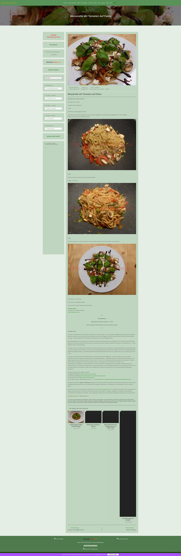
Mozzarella (101, 401)
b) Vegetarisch (84, 89)
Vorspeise (90, 402)
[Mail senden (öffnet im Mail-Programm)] (180, 2)
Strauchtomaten (80, 402)
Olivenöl (134, 401)
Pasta (69, 402)
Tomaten (86, 402)
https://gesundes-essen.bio (82, 401)
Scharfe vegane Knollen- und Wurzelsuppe (76, 425)
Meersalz (96, 401)
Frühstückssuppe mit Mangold (128, 519)
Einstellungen (113, 554)
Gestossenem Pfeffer (108, 399)
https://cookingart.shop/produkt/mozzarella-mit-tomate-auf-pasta (102, 325)
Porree (74, 402)
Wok (106, 402)
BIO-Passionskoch (90, 10)
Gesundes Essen (122, 399)
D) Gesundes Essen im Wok (97, 89)
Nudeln (107, 89)
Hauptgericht (73, 401)
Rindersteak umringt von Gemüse (93, 425)
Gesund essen (116, 399)
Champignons (85, 399)
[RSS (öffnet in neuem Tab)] (177, 2)
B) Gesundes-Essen (74, 89)
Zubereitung (110, 402)
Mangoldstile (91, 401)
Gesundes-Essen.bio (9, 3)
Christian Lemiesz (92, 399)
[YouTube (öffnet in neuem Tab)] (172, 2)
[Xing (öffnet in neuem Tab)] (175, 2)
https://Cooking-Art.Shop (104, 389)
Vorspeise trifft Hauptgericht (99, 402)
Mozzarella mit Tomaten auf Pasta (111, 401)
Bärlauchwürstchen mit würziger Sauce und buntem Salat (110, 426)
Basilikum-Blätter (78, 399)
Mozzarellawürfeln (123, 401)
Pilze (72, 402)
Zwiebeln (115, 402)
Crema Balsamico (99, 399)
